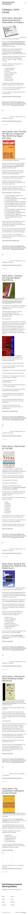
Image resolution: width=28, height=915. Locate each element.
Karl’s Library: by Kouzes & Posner (13, 791)
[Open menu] (25, 3)
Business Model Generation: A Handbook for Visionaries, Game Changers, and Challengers (13, 43)
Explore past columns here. (17, 105)
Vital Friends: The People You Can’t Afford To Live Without (13, 488)
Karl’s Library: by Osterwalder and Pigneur (13, 20)
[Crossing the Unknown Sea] (8, 298)
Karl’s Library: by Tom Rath (13, 447)
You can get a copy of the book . (10, 240)
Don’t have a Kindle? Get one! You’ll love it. (12, 121)
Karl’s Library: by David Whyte (12, 278)
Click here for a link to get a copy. (10, 411)
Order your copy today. (7, 528)
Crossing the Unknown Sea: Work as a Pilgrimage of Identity (12, 302)
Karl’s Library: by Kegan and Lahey (14, 135)
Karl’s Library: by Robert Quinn (14, 566)
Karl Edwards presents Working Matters (8, 3)
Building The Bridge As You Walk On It (15, 601)
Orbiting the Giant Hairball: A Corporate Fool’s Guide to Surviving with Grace (13, 702)
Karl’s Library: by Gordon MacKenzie (13, 678)
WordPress (23, 912)
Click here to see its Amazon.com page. (11, 96)
